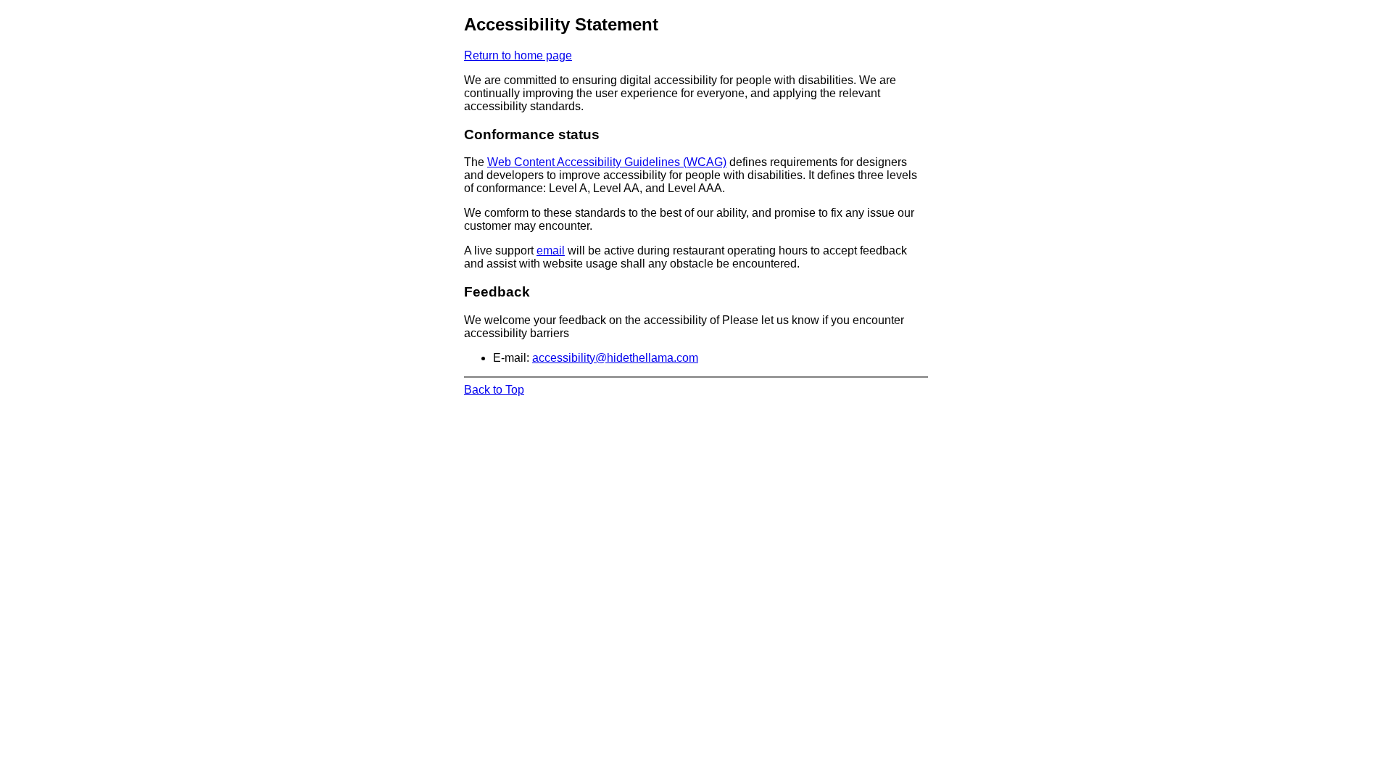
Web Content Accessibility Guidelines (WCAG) (606, 162)
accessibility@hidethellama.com (615, 358)
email (550, 250)
